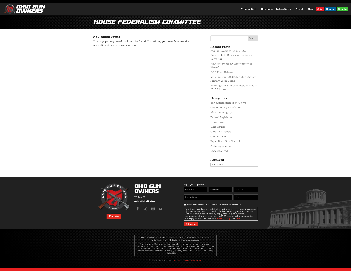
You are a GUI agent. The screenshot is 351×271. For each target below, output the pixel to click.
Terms (238, 218)
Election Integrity (221, 112)
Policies (177, 260)
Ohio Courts (217, 126)
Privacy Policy (223, 218)
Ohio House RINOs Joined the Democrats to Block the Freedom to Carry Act (231, 55)
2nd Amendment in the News (228, 102)
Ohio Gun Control (221, 131)
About (299, 9)
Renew (330, 9)
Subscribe (191, 224)
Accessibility (197, 260)
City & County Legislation (225, 107)
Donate (342, 9)
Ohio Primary (218, 136)
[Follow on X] (145, 209)
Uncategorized (219, 151)
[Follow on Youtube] (160, 209)
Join (320, 9)
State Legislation (220, 146)
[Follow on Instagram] (153, 209)
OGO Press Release (221, 72)
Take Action (248, 9)
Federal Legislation (221, 117)
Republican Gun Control (225, 141)
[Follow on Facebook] (137, 209)
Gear (311, 9)
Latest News (283, 9)
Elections (267, 9)
